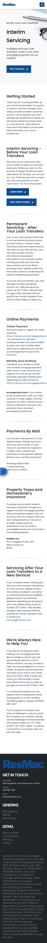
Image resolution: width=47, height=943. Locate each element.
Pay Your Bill (17, 68)
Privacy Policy (8, 841)
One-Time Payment (20, 202)
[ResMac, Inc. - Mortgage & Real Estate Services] (9, 4)
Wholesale (10, 811)
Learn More (16, 191)
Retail (7, 815)
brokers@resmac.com (12, 797)
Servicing (9, 818)
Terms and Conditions (10, 834)
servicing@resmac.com (19, 620)
